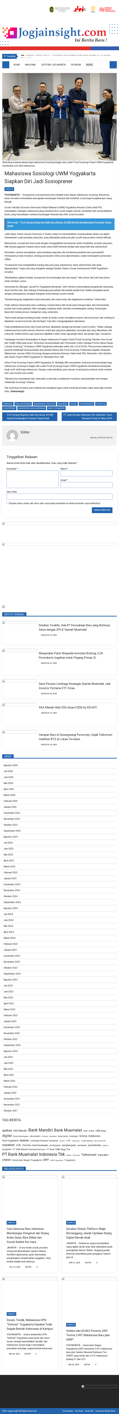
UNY (46, 1160)
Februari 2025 (11, 872)
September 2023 (12, 974)
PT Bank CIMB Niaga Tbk (58, 1149)
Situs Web (12, 492)
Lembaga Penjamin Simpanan (44, 1140)
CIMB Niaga (100, 1130)
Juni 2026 (8, 777)
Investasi (53, 1136)
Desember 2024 (12, 884)
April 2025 (9, 860)
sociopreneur (86, 403)
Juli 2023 (8, 985)
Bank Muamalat (68, 1130)
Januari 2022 (10, 1093)
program (7, 1149)
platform (105, 1145)
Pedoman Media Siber (105, 1411)
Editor (28, 1267)
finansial (7, 403)
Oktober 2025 (11, 825)
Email (64, 480)
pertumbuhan (94, 1145)
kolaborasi (94, 1136)
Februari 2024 (11, 944)
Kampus (9, 189)
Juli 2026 (8, 771)
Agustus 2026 (11, 765)
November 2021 (12, 1105)
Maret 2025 (9, 866)
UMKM (6, 1160)
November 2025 (12, 819)
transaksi (103, 1155)
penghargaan (69, 1145)
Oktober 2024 (11, 896)
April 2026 (9, 789)
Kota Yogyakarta (10, 1140)
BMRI (85, 1131)
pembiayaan (55, 1145)
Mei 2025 (8, 854)
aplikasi (7, 1130)
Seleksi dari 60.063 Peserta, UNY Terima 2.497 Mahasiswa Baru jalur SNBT (88, 1335)
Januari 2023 (10, 1021)
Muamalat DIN (100, 1141)
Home (16, 65)
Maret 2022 (9, 1081)
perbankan (82, 1145)
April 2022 (9, 1075)
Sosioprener (9, 408)
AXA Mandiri (20, 1131)
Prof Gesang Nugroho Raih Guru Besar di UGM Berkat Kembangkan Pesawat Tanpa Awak (30, 416)
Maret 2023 (9, 1009)
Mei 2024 (8, 926)
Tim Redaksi (67, 1411)
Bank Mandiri (40, 1130)
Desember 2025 (12, 813)
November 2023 (12, 962)
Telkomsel (88, 1154)
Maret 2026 (9, 795)
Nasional (30, 65)
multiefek (62, 403)
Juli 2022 (8, 1057)
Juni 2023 (8, 991)
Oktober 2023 (11, 968)
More (89, 65)
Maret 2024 (9, 938)
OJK (18, 1145)
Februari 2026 (11, 801)
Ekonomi (76, 65)
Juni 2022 (8, 1063)
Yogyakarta (69, 1160)
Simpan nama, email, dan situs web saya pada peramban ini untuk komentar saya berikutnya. (55, 503)
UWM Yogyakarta (56, 408)
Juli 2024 (8, 914)
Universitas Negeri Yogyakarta (27, 1160)
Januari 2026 (10, 807)
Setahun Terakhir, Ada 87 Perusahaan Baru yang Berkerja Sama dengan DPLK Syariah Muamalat (74, 627)
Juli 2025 (8, 843)
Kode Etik (89, 1411)
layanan (24, 1140)
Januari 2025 (10, 878)
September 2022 (12, 1045)
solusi (68, 1155)
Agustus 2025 (11, 837)
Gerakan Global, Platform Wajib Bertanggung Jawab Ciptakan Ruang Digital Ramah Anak (89, 1233)
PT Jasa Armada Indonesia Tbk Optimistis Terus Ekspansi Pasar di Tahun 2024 (87, 416)
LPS (68, 1140)
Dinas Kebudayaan (21, 1136)
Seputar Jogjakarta (53, 65)
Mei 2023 (8, 997)
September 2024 (12, 902)
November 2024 (12, 890)
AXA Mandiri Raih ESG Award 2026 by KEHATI (68, 707)
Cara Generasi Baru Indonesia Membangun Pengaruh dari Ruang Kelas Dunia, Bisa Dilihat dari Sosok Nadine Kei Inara (28, 1235)
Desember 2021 (12, 1099)
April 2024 (9, 932)
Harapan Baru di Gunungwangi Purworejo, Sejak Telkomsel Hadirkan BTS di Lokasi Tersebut (75, 737)
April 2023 (9, 1003)
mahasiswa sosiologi (44, 403)
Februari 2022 (11, 1087)
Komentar (12, 469)
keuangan (73, 1136)
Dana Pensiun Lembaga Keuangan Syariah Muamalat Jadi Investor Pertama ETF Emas (74, 686)
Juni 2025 (8, 848)
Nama (64, 469)
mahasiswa (76, 1141)
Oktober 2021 (11, 1110)
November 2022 (12, 1033)
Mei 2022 (8, 1069)
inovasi (45, 1136)
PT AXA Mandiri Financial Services (29, 1149)
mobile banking (87, 1141)
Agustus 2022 (11, 1051)
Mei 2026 (8, 783)
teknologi (76, 1155)
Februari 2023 (11, 1015)
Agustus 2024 (11, 908)
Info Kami (79, 1411)
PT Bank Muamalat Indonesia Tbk (33, 1154)
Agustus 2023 (11, 979)
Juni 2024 (8, 920)
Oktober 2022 (11, 1039)
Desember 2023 (12, 956)
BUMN (91, 1130)
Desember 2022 (12, 1027)
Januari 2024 (10, 950)
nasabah (8, 1145)
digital (7, 1135)
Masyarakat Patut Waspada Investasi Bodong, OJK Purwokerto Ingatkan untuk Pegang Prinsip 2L (71, 655)
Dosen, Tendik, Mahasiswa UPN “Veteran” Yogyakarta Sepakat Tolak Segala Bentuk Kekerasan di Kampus (30, 1324)
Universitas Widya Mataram (31, 408)
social (73, 403)
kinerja (83, 1136)
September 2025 (12, 831)
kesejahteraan (23, 403)
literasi (62, 1141)
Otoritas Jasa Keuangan (35, 1145)
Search (113, 64)
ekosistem (35, 1136)
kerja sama (63, 1136)
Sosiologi (101, 403)
